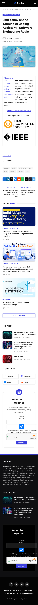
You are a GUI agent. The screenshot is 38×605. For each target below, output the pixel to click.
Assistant (6, 168)
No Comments (8, 41)
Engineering (23, 168)
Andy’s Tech (18, 357)
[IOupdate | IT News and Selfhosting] (19, 3)
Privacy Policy (9, 594)
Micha (10, 38)
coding (14, 168)
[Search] (35, 3)
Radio (5, 171)
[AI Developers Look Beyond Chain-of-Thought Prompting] (7, 335)
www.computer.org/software (19, 110)
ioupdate (15, 599)
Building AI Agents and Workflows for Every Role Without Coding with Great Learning (18, 233)
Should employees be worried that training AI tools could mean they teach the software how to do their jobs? (18, 269)
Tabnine (20, 171)
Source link (7, 155)
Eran (30, 168)
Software (12, 171)
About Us (7, 591)
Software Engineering (11, 15)
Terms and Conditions (25, 594)
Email (21, 419)
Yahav (27, 171)
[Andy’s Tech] (7, 359)
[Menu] (3, 3)
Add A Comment (19, 315)
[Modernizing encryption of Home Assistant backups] (19, 287)
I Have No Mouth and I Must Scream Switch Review (28, 192)
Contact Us (17, 591)
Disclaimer (28, 591)
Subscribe (21, 442)
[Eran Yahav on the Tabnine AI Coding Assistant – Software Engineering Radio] (19, 56)
